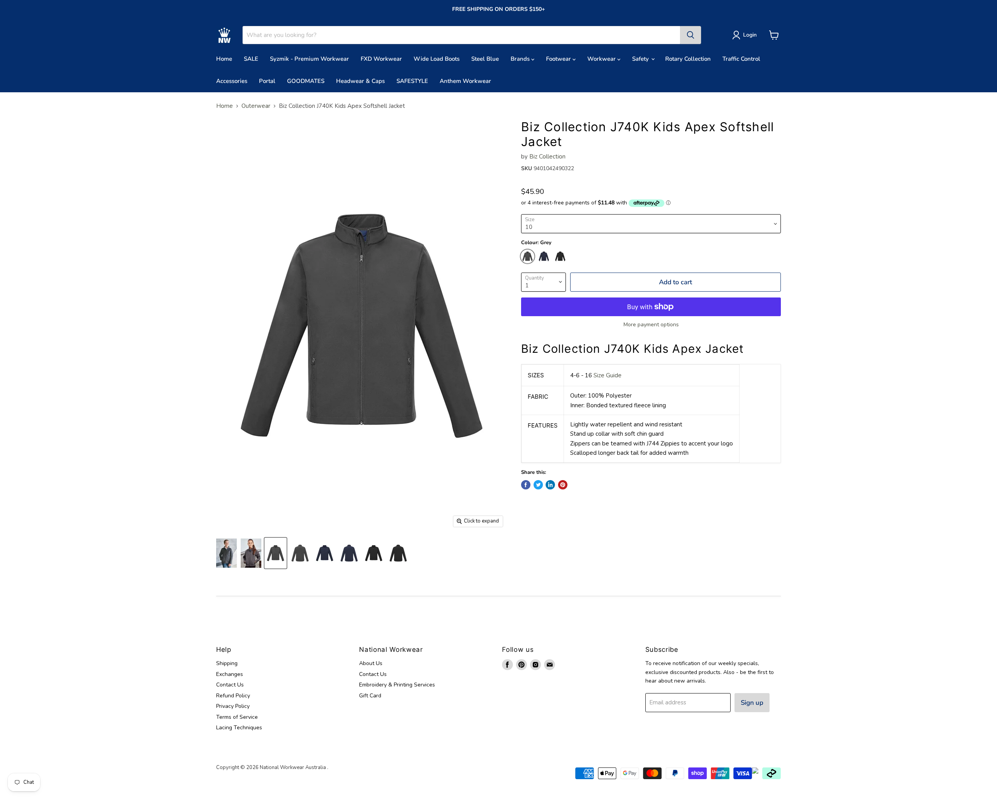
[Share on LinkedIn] (550, 484)
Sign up (752, 702)
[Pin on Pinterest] (562, 484)
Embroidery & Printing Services (397, 684)
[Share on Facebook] (525, 484)
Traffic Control (741, 59)
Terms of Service (237, 717)
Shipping (227, 663)
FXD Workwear (381, 59)
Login (750, 35)
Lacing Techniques (239, 727)
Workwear (602, 59)
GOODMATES (305, 81)
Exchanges (229, 674)
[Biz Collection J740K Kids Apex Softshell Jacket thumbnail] (226, 553)
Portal (267, 81)
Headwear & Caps (360, 81)
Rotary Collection (688, 59)
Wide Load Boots (437, 59)
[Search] (690, 35)
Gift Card (370, 695)
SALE (251, 59)
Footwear (559, 59)
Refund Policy (233, 695)
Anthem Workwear (465, 81)
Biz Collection (547, 156)
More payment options (651, 325)
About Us (370, 663)
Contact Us (230, 684)
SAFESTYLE (412, 81)
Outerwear (255, 106)
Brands (521, 59)
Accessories (231, 81)
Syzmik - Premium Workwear (309, 59)
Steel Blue (485, 59)
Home (224, 59)
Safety (641, 59)
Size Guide (608, 375)
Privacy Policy (233, 706)
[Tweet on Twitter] (538, 484)
